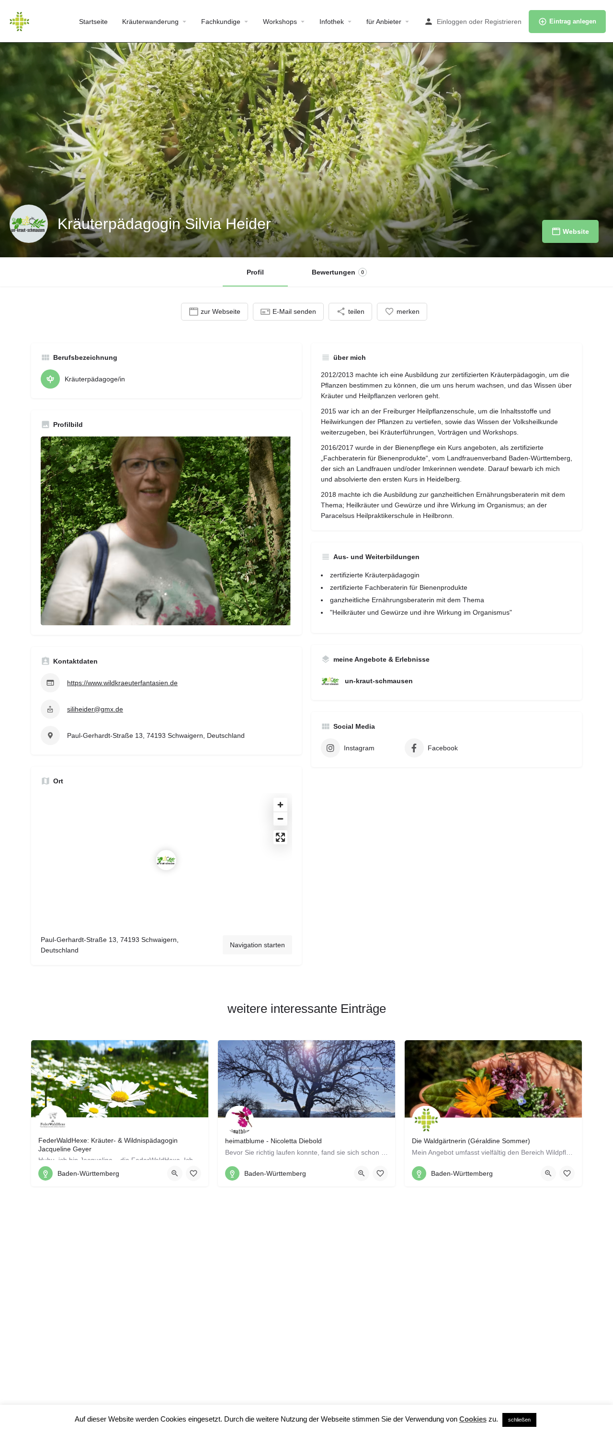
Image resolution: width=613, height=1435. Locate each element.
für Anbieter (383, 21)
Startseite (93, 21)
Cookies (473, 1419)
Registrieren (503, 21)
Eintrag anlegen (572, 21)
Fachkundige (220, 21)
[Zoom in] (280, 805)
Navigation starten (257, 945)
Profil (255, 272)
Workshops (280, 21)
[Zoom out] (280, 819)
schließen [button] (519, 1420)
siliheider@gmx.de (95, 709)
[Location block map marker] (166, 860)
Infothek (331, 21)
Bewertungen (338, 272)
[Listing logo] (29, 224)
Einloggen (452, 21)
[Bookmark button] (193, 1173)
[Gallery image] (166, 530)
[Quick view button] (174, 1173)
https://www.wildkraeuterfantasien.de (122, 683)
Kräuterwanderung (150, 21)
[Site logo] (20, 20)
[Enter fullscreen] (280, 837)
